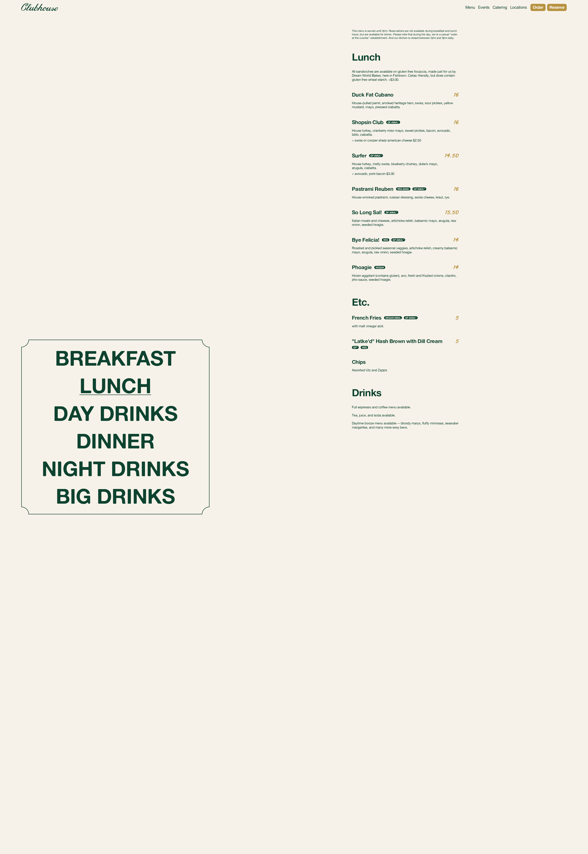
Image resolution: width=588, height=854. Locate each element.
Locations (518, 7)
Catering (500, 7)
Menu (470, 7)
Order (538, 7)
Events (484, 7)
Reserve (556, 7)
